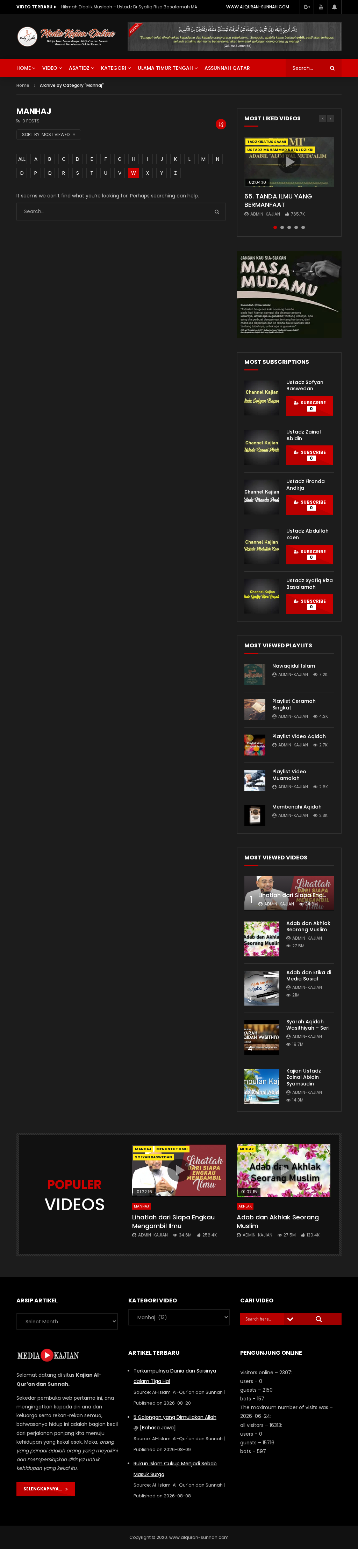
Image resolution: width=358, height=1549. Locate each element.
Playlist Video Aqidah (299, 736)
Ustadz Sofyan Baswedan (304, 385)
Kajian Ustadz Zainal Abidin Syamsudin (303, 1077)
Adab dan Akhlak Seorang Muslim (308, 926)
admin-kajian (265, 214)
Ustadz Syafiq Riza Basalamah (309, 584)
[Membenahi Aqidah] (254, 815)
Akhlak (245, 1206)
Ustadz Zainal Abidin (303, 435)
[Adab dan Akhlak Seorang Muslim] (261, 939)
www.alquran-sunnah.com (257, 7)
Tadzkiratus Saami (266, 141)
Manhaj (143, 1149)
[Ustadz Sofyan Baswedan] (261, 398)
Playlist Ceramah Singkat (294, 704)
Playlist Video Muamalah (289, 775)
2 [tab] (282, 227)
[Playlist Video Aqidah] (254, 745)
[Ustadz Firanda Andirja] (261, 497)
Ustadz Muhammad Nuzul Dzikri (280, 149)
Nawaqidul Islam (293, 665)
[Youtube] (321, 7)
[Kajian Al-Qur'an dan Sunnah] (66, 36)
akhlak (246, 1149)
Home (22, 85)
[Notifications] (335, 7)
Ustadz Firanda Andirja (305, 484)
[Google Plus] (307, 7)
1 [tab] (275, 227)
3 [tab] (289, 227)
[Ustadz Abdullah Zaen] (261, 546)
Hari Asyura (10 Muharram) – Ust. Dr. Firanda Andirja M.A (120, 7)
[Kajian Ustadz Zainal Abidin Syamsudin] (261, 1086)
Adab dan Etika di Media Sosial (308, 976)
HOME (23, 68)
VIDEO (49, 68)
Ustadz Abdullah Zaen (307, 534)
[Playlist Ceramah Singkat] (254, 709)
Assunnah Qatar (227, 68)
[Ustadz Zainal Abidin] (261, 447)
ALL (22, 159)
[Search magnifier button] (319, 1319)
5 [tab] (303, 227)
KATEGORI (113, 68)
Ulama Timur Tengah (165, 68)
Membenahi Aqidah (297, 806)
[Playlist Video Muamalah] (254, 780)
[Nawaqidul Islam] (254, 674)
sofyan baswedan (153, 1157)
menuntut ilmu (172, 1149)
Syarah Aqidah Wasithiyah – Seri (307, 1025)
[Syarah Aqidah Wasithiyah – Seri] (261, 1037)
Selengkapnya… (44, 1489)
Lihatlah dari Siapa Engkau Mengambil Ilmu (173, 1221)
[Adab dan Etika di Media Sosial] (261, 988)
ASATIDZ (79, 68)
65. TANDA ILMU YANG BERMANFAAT (278, 200)
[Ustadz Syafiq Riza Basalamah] (261, 596)
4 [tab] (296, 227)
